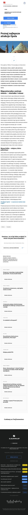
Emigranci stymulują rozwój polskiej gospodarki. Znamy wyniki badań (13, 273)
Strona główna (4, 65)
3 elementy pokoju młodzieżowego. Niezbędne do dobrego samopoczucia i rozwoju (14, 306)
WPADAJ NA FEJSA (14, 457)
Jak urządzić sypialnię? (6, 481)
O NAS (6, 9)
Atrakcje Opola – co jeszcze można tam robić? (13, 202)
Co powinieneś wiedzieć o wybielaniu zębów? (11, 492)
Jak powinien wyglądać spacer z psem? (9, 476)
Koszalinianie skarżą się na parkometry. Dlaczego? (10, 337)
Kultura (9, 65)
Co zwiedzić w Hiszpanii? (10, 320)
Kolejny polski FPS (8, 352)
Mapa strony (19, 508)
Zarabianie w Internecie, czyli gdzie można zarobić (13, 289)
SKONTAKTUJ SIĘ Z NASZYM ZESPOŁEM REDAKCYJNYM (13, 13)
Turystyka (8, 226)
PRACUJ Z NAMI (10, 18)
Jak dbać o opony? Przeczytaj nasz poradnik (12, 401)
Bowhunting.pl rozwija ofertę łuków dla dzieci (11, 469)
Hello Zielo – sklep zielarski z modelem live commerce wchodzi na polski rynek (10, 465)
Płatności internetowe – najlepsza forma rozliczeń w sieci (10, 489)
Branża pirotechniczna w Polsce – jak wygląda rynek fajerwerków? (11, 472)
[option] (14, 502)
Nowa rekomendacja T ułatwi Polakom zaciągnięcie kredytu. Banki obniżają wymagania (13, 369)
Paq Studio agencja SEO (12, 509)
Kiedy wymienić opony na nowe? (8, 485)
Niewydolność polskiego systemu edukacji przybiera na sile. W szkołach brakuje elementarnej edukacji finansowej (13, 386)
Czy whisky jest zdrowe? (6, 479)
